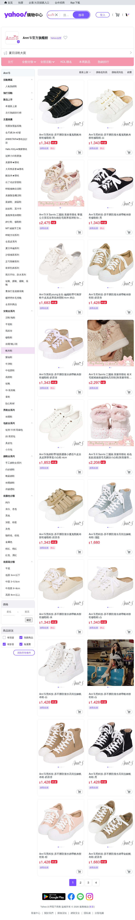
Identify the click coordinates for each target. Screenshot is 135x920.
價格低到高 (101, 72)
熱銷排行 (103, 62)
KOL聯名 (66, 62)
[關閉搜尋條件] (56, 15)
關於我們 (48, 913)
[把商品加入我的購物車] (79, 152)
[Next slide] (82, 103)
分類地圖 (99, 913)
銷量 (129, 72)
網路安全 (75, 913)
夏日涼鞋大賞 (17, 53)
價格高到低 (117, 72)
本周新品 (84, 62)
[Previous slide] (40, 103)
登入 (102, 15)
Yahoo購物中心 (23, 15)
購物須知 (62, 913)
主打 (10, 62)
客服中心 (35, 913)
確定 (29, 619)
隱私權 (87, 913)
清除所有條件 (24, 652)
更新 (91, 906)
